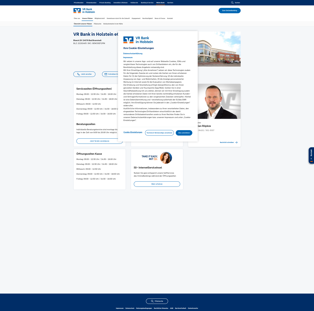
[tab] (77, 18)
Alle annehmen (184, 133)
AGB (171, 308)
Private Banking (105, 3)
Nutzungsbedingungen (144, 308)
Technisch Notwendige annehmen (159, 133)
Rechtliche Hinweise (161, 308)
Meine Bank (160, 3)
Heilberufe (134, 3)
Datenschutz (129, 308)
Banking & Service (147, 3)
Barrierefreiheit (180, 308)
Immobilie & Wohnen (120, 3)
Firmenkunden (91, 3)
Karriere (170, 3)
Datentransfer (193, 308)
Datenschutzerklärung (132, 53)
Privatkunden (78, 3)
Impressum (120, 308)
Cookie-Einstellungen (133, 132)
